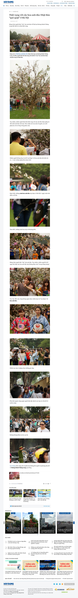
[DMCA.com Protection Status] (64, 592)
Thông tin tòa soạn (69, 584)
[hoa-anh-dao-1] (30, 40)
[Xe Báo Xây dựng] (70, 589)
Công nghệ (53, 5)
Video (65, 5)
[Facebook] (44, 483)
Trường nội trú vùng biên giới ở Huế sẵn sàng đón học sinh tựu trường (39, 554)
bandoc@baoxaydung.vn (35, 591)
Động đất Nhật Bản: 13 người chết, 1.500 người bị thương (29, 500)
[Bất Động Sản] (59, 589)
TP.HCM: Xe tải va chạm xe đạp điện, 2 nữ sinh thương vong (17, 542)
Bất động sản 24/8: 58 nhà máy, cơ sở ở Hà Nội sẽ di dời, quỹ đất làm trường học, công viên (30, 530)
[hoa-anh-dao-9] (30, 351)
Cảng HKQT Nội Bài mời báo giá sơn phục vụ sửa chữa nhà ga (13, 572)
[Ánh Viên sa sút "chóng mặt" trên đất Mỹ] (44, 493)
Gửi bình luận (47, 506)
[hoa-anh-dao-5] (30, 213)
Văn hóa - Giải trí (41, 5)
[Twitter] (46, 483)
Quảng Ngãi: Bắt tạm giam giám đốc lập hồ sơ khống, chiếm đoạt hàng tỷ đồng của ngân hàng (63, 542)
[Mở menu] (74, 5)
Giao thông (17, 5)
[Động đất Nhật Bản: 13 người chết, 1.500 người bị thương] (29, 493)
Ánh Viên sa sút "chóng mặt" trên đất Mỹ (43, 499)
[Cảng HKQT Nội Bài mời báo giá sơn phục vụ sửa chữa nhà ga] (13, 565)
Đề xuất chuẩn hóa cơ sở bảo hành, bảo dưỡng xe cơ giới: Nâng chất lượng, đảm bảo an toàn (63, 548)
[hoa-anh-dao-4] (30, 177)
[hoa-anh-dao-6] (30, 246)
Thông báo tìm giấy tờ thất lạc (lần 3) (53, 578)
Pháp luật (27, 5)
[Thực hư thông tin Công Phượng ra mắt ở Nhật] (15, 493)
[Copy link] (50, 483)
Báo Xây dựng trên (15, 483)
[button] (37, 534)
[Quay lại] (10, 483)
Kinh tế (22, 5)
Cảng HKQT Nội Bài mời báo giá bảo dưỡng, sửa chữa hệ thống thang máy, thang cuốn (30, 573)
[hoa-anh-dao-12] (30, 450)
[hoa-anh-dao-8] (30, 319)
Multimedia (70, 5)
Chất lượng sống (33, 5)
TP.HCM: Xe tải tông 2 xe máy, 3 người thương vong (47, 531)
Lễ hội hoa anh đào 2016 (21, 54)
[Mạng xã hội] (60, 584)
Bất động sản (56, 3)
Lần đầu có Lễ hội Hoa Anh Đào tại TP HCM (29, 473)
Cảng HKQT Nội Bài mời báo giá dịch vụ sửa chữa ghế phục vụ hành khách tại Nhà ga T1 (65, 573)
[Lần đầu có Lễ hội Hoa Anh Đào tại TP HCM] (14, 476)
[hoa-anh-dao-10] (30, 385)
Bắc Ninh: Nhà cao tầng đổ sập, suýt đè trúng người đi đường (17, 547)
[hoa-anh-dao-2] (30, 89)
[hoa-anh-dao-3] (30, 142)
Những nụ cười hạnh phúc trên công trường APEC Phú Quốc (40, 547)
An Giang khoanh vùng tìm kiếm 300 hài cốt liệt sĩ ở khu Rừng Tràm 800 (63, 553)
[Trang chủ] (3, 6)
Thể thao (47, 5)
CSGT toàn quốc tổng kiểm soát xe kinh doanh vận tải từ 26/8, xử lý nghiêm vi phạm (39, 542)
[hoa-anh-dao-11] (30, 419)
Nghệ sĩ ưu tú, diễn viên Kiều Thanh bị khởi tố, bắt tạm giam (17, 553)
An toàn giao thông (63, 3)
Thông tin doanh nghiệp (11, 558)
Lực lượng (12, 466)
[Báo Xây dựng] (8, 2)
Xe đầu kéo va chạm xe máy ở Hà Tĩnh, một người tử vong (65, 531)
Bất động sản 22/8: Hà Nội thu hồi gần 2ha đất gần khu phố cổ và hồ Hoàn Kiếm (13, 530)
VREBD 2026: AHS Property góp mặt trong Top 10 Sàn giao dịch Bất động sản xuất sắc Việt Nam (48, 573)
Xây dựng (12, 5)
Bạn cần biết (8, 578)
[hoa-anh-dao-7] (30, 282)
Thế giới (58, 5)
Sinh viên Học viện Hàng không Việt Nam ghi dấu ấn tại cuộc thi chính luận (29, 578)
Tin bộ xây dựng (71, 3)
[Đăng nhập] (65, 1)
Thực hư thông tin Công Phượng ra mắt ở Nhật (15, 499)
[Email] (48, 483)
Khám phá (15, 11)
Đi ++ (62, 5)
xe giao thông (50, 3)
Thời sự (7, 5)
